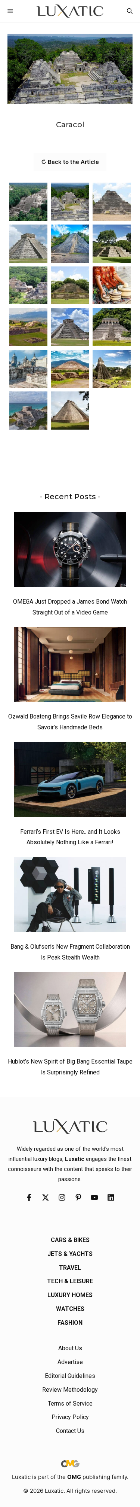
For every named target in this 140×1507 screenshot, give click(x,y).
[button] (129, 11)
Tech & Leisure (70, 1281)
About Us (70, 1348)
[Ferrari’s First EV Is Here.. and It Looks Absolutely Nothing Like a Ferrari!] (70, 781)
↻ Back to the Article (70, 161)
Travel (70, 1267)
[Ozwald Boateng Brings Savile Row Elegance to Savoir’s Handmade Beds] (70, 666)
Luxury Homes (70, 1295)
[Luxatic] (70, 11)
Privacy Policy (70, 1417)
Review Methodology (70, 1389)
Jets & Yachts (70, 1253)
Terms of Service (70, 1403)
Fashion (70, 1322)
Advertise (70, 1362)
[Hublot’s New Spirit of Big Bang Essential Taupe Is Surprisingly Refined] (70, 1011)
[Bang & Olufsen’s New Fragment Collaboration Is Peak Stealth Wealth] (70, 896)
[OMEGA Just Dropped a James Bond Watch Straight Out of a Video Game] (70, 551)
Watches (70, 1308)
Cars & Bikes (70, 1240)
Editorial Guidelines (70, 1375)
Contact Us (70, 1430)
